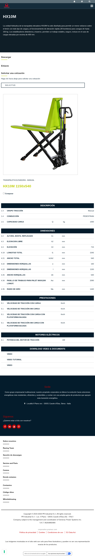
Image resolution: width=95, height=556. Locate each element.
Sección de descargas (12, 455)
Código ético (8, 492)
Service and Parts (10, 463)
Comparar (9, 194)
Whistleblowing (9, 499)
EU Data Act (71, 532)
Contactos (7, 485)
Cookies (42, 532)
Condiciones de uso (55, 532)
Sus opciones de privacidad (56, 553)
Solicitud (10, 85)
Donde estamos (9, 477)
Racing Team (8, 448)
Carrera (6, 470)
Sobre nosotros (9, 441)
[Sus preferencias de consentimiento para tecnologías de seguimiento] (4, 551)
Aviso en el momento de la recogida (35, 553)
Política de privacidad (27, 532)
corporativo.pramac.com (47, 529)
